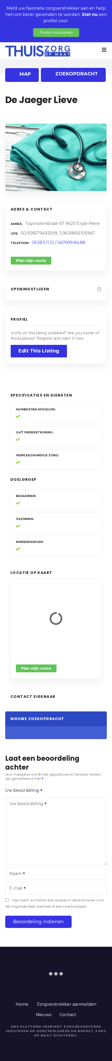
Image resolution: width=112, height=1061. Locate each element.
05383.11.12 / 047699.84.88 (58, 242)
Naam (14, 874)
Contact (68, 1014)
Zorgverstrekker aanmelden (66, 1004)
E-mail (14, 889)
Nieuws (43, 1014)
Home (22, 1004)
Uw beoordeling (22, 790)
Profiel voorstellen (56, 32)
